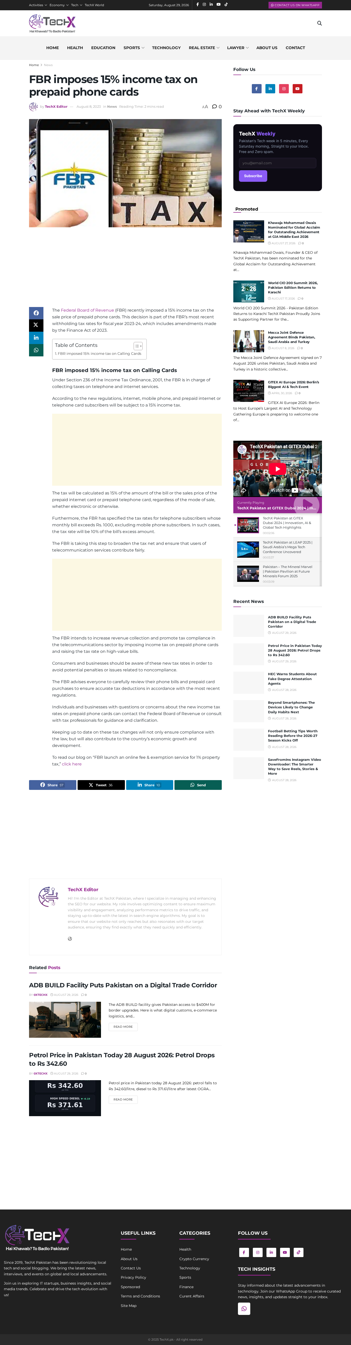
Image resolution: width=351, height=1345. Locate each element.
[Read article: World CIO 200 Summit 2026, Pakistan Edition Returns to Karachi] (248, 292)
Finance (186, 1287)
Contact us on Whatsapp (297, 5)
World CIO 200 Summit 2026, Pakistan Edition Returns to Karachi (292, 287)
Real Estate (202, 47)
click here (72, 764)
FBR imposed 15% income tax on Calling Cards (99, 353)
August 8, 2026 (282, 348)
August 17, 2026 (283, 298)
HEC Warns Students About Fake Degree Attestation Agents (292, 678)
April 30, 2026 (281, 393)
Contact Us (131, 1268)
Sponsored (130, 1287)
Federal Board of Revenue (87, 310)
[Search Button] (319, 23)
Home (52, 47)
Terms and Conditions (140, 1296)
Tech (74, 5)
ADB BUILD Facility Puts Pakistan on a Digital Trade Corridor (123, 985)
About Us (129, 1259)
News (48, 65)
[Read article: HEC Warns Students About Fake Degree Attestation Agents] (248, 683)
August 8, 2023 (89, 106)
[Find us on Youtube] (297, 88)
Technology (166, 47)
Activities (36, 5)
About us (267, 47)
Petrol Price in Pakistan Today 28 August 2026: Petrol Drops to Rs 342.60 (295, 650)
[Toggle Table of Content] (135, 346)
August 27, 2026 (283, 243)
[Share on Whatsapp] (36, 350)
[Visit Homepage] (52, 23)
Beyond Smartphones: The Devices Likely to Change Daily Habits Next (291, 707)
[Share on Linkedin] (36, 338)
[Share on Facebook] (36, 313)
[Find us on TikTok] (298, 1252)
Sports (132, 47)
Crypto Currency (194, 1259)
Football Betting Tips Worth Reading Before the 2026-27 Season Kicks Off (293, 735)
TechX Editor (56, 106)
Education (103, 47)
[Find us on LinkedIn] (271, 1252)
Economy (57, 5)
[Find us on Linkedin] (270, 88)
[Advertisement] (125, 271)
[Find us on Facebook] (257, 88)
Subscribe (253, 176)
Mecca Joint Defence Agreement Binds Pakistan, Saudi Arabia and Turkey (291, 337)
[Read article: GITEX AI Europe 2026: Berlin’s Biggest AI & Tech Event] (248, 391)
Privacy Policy (133, 1277)
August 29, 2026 (65, 995)
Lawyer (235, 47)
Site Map (128, 1305)
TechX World (94, 5)
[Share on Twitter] (36, 325)
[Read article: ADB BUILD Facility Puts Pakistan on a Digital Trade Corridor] (65, 1020)
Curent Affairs (191, 1296)
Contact (295, 47)
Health (75, 47)
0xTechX (41, 995)
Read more (126, 1026)
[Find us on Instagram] (284, 88)
